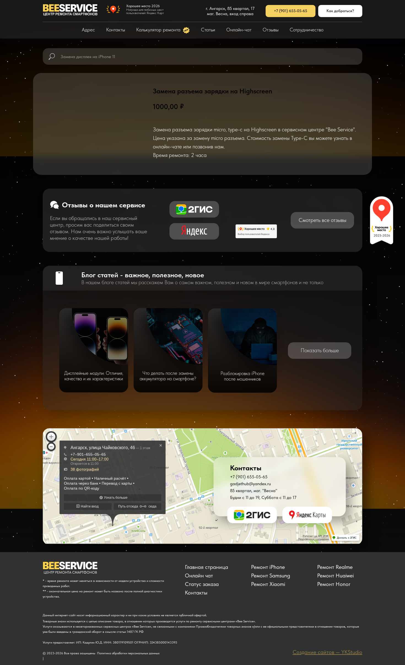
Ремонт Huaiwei (335, 575)
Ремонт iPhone (268, 567)
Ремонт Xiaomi (268, 584)
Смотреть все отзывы (322, 220)
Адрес (88, 29)
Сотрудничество (306, 29)
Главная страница (206, 567)
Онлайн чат (199, 575)
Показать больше (320, 350)
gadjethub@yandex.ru (250, 483)
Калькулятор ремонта (159, 29)
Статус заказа (202, 584)
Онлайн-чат (239, 29)
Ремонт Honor (333, 584)
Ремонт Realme (335, 567)
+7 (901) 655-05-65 (249, 476)
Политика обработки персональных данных (128, 653)
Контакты (115, 29)
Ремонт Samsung (270, 575)
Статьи (208, 29)
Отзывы (271, 29)
